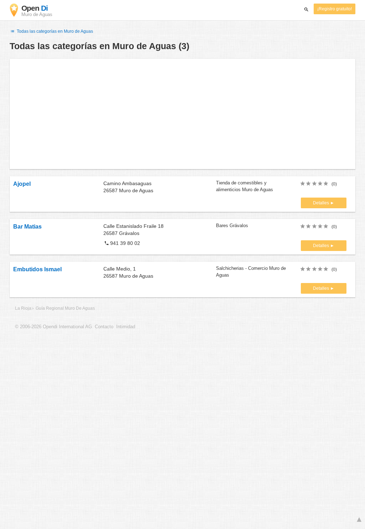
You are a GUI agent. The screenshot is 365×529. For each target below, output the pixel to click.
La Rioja (23, 308)
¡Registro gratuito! (334, 8)
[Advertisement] (182, 114)
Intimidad (125, 326)
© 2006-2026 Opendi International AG (53, 326)
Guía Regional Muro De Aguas (65, 308)
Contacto (104, 326)
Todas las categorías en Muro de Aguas (54, 31)
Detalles (321, 202)
